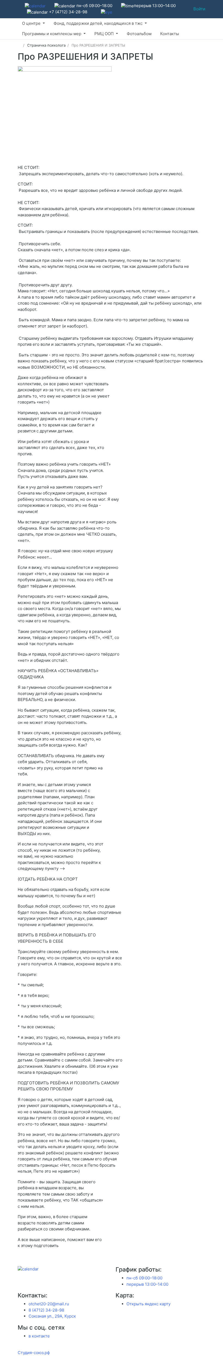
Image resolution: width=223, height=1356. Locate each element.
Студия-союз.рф (34, 1352)
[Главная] (19, 45)
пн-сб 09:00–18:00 (144, 1278)
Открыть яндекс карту (148, 1303)
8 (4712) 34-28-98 (46, 1310)
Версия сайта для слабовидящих (19, 8)
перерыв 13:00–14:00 (147, 1284)
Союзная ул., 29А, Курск (52, 1316)
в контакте (39, 1336)
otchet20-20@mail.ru (49, 1303)
